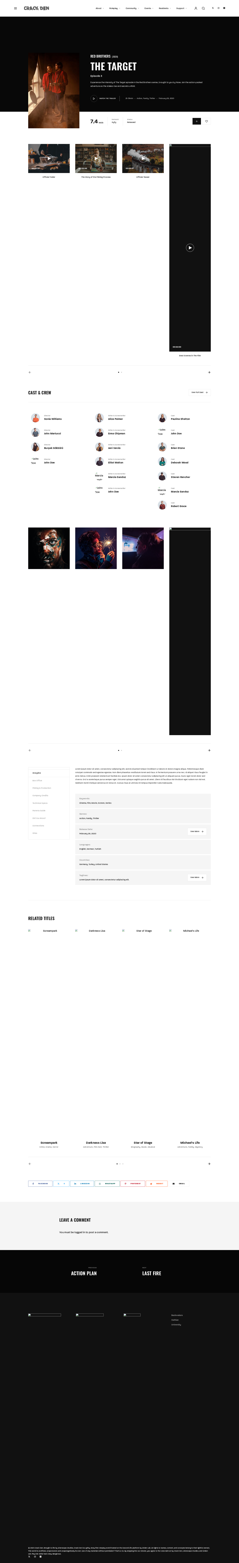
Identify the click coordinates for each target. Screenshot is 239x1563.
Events (148, 8)
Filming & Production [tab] (42, 788)
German (90, 849)
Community (131, 8)
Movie (94, 803)
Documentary (190, 1147)
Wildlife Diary (190, 1143)
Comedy (144, 1147)
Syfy (114, 122)
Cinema (82, 803)
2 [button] (121, 372)
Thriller (152, 98)
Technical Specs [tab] (40, 803)
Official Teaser (143, 177)
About (99, 8)
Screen (101, 803)
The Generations (95, 1143)
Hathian (175, 1320)
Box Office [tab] (37, 781)
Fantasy (48, 1147)
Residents (163, 8)
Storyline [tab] (37, 773)
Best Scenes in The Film (190, 355)
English (82, 849)
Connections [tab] (38, 826)
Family (146, 98)
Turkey (92, 864)
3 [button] (122, 1163)
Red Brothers (100, 56)
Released (131, 122)
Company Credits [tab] (40, 796)
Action (139, 98)
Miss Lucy (143, 1143)
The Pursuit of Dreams (49, 1143)
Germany (83, 864)
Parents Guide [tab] (39, 811)
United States (101, 864)
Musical (56, 1147)
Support (180, 8)
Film (88, 803)
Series (108, 803)
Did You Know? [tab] (39, 818)
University (176, 1324)
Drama (99, 1147)
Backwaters (177, 1315)
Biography (135, 1147)
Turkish (98, 849)
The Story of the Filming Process (96, 177)
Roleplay (113, 8)
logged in (79, 1232)
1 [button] (118, 372)
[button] (30, 372)
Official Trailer (49, 177)
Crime (92, 1147)
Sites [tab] (35, 833)
